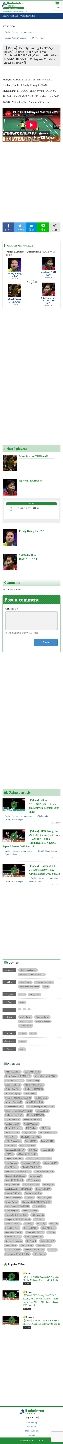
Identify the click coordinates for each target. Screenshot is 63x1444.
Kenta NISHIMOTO (34, 1232)
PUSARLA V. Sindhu (14, 1080)
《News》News (37, 38)
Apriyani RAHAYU (48, 273)
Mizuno (23, 1033)
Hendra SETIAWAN (35, 1115)
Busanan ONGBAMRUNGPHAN (36, 1202)
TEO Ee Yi (39, 1219)
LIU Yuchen (31, 1128)
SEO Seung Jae (44, 1197)
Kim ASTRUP (42, 1111)
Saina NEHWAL (12, 1228)
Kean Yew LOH (43, 1245)
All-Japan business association (32, 974)
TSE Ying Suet (11, 1163)
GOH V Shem (26, 1245)
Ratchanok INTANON (34, 1089)
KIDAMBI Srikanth (48, 1132)
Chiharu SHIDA (50, 1163)
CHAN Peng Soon (31, 1184)
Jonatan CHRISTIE (13, 1197)
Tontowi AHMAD (12, 1224)
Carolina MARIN (12, 1124)
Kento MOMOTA (12, 1085)
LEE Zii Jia (45, 1128)
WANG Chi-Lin (11, 1132)
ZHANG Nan (39, 1206)
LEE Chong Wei (11, 1211)
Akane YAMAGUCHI (34, 1085)
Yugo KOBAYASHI (13, 1158)
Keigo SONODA (43, 1189)
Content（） (13, 609)
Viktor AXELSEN (12, 1072)
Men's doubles (25, 1021)
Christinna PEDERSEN (14, 1150)
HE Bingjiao (48, 1184)
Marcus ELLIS (47, 1150)
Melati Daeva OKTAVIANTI (17, 1206)
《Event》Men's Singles (14, 819)
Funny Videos (25, 982)
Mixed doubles (26, 1026)
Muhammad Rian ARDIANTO (17, 1171)
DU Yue (51, 1232)
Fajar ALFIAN (11, 1167)
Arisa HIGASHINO (34, 1102)
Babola (22, 1041)
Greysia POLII (29, 1132)
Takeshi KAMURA (33, 1193)
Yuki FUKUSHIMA (32, 1119)
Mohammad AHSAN (14, 1115)
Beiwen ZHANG (30, 1228)
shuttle (22, 994)
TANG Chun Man (27, 1145)
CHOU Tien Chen (12, 1089)
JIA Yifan (33, 1150)
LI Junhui (29, 1197)
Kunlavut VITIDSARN (34, 1250)
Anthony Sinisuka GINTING (38, 1158)
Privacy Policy (31, 1422)
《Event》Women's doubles (15, 38)
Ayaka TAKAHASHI (14, 1180)
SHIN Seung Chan (12, 1141)
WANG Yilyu (10, 1137)
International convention (29, 987)
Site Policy (31, 1426)
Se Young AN (35, 1176)
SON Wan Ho (39, 1254)
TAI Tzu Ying (33, 1080)
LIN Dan (53, 1224)
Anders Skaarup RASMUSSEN (40, 1106)
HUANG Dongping (13, 1128)
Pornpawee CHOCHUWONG (17, 1219)
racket (22, 1002)
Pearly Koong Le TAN (15, 274)
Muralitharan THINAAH (15, 300)
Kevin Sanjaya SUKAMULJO (17, 1076)
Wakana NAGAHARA (27, 1154)
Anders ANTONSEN (30, 1163)
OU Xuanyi (31, 1241)
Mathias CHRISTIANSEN (16, 1215)
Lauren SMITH (47, 1141)
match (46, 987)
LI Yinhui (52, 1250)
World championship (28, 970)
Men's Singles (25, 1017)
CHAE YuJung (11, 1202)
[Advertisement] (31, 184)
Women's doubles (43, 1021)
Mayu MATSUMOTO (31, 1167)
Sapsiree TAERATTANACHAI (18, 1098)
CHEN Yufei (30, 1093)
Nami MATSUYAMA (44, 1171)
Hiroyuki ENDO (12, 1184)
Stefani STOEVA (47, 1241)
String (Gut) (34, 994)
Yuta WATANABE (32, 1072)
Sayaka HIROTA (12, 1119)
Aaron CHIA (10, 1245)
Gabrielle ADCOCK (13, 1232)
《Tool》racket (42, 816)
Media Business (31, 1431)
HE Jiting (28, 1224)
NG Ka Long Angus (13, 1241)
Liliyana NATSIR (30, 1211)
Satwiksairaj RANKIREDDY (17, 1254)
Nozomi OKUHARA (14, 1106)
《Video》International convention (18, 32)
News (22, 1049)
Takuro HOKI (30, 1141)
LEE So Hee (10, 1145)
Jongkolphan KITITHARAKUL (18, 1189)
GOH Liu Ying (34, 1180)
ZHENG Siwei (41, 1098)
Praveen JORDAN (12, 1193)
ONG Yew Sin (38, 1215)
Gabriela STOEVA (12, 1237)
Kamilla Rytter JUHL (33, 1237)
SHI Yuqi (9, 1154)
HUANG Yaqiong (12, 1093)
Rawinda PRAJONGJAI (15, 1176)
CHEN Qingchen (31, 1124)
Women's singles (42, 1017)
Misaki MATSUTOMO (30, 1137)
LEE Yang (41, 1224)
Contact (32, 1435)
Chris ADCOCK (48, 1228)
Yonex (33, 1033)
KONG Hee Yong (12, 1250)
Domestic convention (44, 982)
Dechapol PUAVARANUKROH (18, 1111)
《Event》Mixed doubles (46, 851)
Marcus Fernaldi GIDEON (45, 1076)
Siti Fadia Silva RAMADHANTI (48, 300)
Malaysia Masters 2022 (20, 245)
